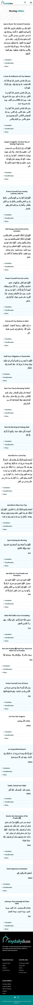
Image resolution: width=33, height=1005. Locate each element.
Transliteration (9, 63)
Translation (8, 60)
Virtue (6, 66)
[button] (31, 2)
